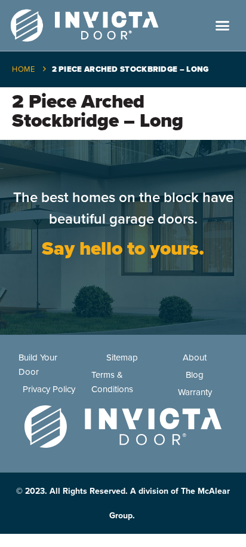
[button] (222, 25)
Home (23, 69)
